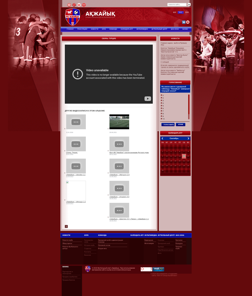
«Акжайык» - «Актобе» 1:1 (75, 175)
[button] (162, 95)
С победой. (165, 62)
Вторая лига (102, 248)
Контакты (87, 252)
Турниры (161, 247)
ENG (187, 12)
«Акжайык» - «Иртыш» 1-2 (76, 202)
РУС (180, 12)
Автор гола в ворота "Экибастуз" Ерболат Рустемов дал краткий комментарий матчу (173, 72)
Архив (180, 124)
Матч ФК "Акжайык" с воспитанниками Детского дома (129, 153)
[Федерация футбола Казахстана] (69, 7)
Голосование (175, 83)
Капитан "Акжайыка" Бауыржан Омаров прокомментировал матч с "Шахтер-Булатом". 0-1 (174, 50)
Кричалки (179, 240)
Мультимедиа (151, 235)
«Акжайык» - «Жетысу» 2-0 (119, 175)
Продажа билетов (68, 280)
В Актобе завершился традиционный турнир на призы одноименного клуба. (175, 66)
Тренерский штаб (164, 243)
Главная (70, 29)
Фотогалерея (149, 243)
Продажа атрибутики (69, 277)
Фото (159, 253)
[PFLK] (84, 7)
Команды (161, 240)
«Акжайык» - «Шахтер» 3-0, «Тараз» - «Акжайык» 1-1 (129, 219)
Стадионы (87, 248)
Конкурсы (179, 243)
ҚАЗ (174, 12)
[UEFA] (74, 7)
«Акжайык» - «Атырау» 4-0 (119, 197)
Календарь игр (137, 235)
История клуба (89, 245)
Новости (66, 235)
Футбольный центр (166, 235)
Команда (102, 235)
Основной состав (104, 245)
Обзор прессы (67, 243)
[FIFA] (79, 7)
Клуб (86, 235)
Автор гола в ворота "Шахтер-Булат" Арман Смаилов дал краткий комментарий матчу (174, 57)
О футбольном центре (165, 250)
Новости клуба (67, 240)
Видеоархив (149, 240)
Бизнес (65, 267)
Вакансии (87, 255)
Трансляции (82, 29)
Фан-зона (180, 235)
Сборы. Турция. (72, 153)
